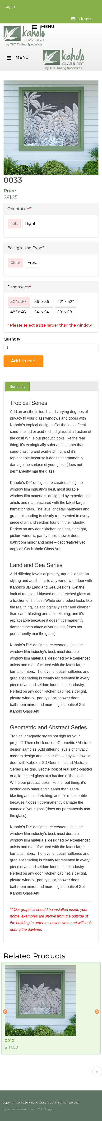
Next (97, 1012)
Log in (9, 6)
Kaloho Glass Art (39, 1102)
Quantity (12, 339)
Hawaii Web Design (40, 1109)
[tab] (17, 386)
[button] (51, 127)
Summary (17, 387)
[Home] (24, 35)
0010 (9, 1040)
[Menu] (34, 27)
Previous (5, 1012)
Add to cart (23, 360)
